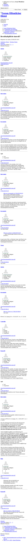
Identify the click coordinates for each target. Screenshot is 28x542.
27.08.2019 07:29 (5, 191)
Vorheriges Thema (5, 42)
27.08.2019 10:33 (5, 478)
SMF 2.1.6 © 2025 (7, 540)
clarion (2, 48)
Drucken (3, 43)
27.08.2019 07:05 (5, 162)
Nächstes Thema (13, 42)
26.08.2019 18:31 (5, 64)
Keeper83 (3, 350)
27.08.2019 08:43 (5, 390)
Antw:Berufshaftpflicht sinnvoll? (8, 107)
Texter (2, 245)
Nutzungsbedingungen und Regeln (14, 537)
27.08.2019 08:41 (5, 367)
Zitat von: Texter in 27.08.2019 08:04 (11, 311)
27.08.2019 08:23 (5, 338)
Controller (3, 321)
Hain (2, 458)
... (12, 44)
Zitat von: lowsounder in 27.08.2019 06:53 (13, 193)
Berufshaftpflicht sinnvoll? (7, 62)
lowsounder (3, 121)
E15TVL (12, 32)
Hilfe (4, 537)
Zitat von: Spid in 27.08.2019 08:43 (11, 511)
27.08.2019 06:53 (5, 138)
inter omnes (3, 93)
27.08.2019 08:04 (5, 262)
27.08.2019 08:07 (5, 283)
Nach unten (3, 44)
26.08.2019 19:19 (5, 110)
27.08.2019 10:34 (5, 508)
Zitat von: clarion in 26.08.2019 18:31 (12, 232)
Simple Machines (16, 540)
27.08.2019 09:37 (5, 413)
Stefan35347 (6, 32)
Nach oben (3, 522)
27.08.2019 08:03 (5, 227)
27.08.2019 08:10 (5, 309)
